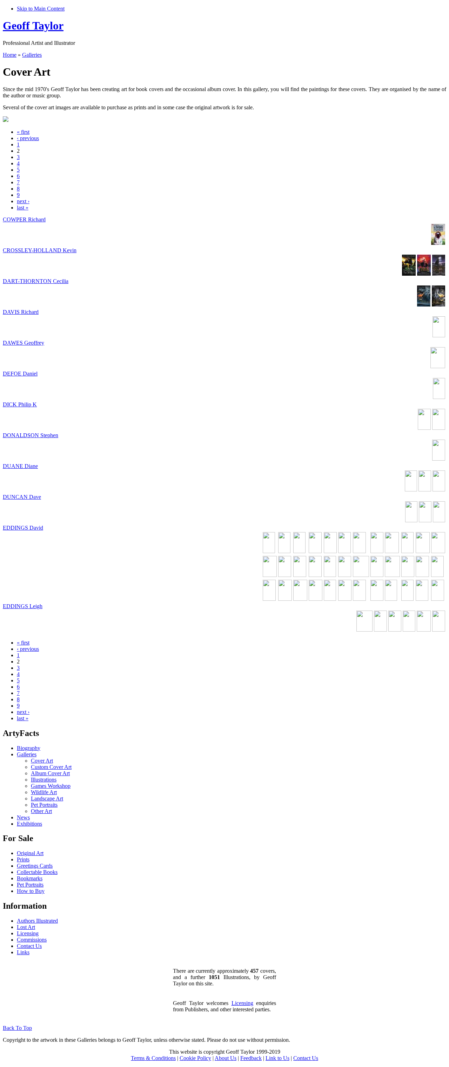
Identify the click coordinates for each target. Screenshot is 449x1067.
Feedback (251, 1058)
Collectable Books (37, 872)
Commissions (32, 940)
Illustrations (43, 780)
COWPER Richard (24, 219)
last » (22, 208)
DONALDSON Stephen (30, 435)
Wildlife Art (44, 792)
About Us (225, 1058)
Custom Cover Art (51, 767)
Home (9, 55)
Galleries (32, 55)
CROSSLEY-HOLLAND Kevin (39, 250)
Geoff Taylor (33, 25)
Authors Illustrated (37, 921)
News (23, 817)
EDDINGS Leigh (22, 606)
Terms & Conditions (153, 1058)
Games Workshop (51, 786)
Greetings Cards (35, 866)
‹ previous (28, 138)
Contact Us (29, 946)
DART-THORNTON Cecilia (35, 281)
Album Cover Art (50, 773)
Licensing (28, 933)
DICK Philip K (20, 404)
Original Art (30, 853)
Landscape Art (47, 798)
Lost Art (26, 927)
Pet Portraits (44, 805)
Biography (28, 748)
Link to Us (277, 1058)
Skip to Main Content (41, 9)
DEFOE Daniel (20, 374)
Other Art (41, 811)
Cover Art (42, 761)
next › (23, 201)
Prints (23, 859)
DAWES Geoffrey (23, 343)
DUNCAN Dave (22, 497)
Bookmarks (29, 878)
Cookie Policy (195, 1058)
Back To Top (17, 1028)
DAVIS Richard (21, 312)
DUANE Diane (20, 466)
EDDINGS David (23, 528)
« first (23, 132)
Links (23, 952)
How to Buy (31, 891)
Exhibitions (29, 824)
